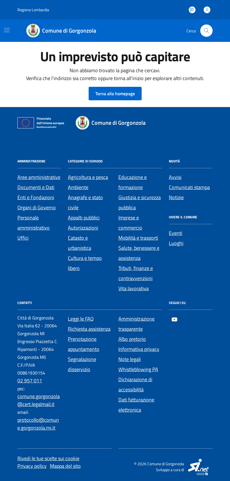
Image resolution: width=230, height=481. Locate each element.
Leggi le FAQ (81, 319)
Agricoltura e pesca (88, 177)
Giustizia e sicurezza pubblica (139, 202)
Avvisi (175, 177)
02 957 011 (29, 380)
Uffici (23, 238)
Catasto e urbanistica (79, 243)
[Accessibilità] (192, 10)
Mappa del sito (65, 466)
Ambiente (78, 187)
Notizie (176, 197)
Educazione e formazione (132, 182)
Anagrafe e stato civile (85, 202)
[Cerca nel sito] (206, 30)
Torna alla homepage (115, 93)
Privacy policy (32, 466)
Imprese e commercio (130, 223)
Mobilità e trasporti (138, 238)
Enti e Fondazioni (35, 197)
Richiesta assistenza (89, 329)
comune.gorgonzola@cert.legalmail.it (38, 400)
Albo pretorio (132, 339)
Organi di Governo (36, 207)
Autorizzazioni (83, 228)
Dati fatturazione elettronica (136, 405)
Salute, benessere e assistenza (138, 253)
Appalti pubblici (84, 217)
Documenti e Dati (35, 187)
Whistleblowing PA (138, 369)
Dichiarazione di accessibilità (135, 384)
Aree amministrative (38, 177)
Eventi (175, 233)
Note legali (129, 359)
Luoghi (176, 243)
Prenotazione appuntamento (83, 344)
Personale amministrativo (33, 223)
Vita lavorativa (133, 288)
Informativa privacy (138, 349)
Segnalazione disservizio (82, 364)
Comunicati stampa (189, 187)
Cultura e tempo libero (85, 263)
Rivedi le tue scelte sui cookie (48, 458)
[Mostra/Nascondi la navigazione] (6, 30)
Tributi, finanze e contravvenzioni (135, 273)
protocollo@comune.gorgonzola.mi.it (38, 424)
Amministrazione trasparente (136, 324)
